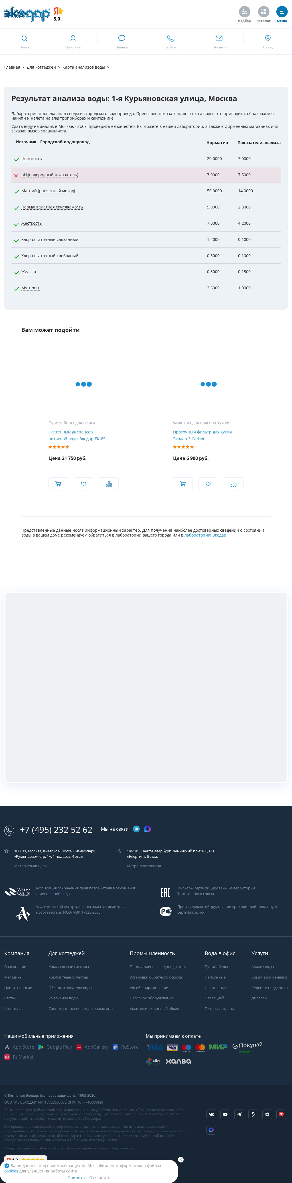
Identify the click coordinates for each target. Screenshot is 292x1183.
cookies (11, 1171)
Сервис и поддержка (270, 988)
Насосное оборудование (152, 998)
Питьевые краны (220, 1008)
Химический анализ (269, 977)
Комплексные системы (68, 967)
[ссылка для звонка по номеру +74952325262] (170, 41)
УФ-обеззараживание (149, 988)
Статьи (10, 998)
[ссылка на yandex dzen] (267, 1114)
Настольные (216, 988)
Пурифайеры (216, 967)
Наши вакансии (18, 988)
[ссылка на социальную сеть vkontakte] (211, 1114)
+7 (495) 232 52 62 (56, 830)
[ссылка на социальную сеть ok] (253, 1114)
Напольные (215, 977)
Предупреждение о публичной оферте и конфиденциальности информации (69, 1148)
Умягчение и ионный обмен (155, 1008)
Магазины (13, 977)
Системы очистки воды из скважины (80, 1008)
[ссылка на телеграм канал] (136, 829)
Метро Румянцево (30, 866)
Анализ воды (263, 967)
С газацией (214, 998)
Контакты (12, 1008)
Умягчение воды (63, 998)
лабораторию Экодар (205, 535)
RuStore (130, 1047)
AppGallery (96, 1047)
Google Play (59, 1047)
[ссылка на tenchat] (281, 1114)
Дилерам (259, 998)
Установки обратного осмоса (156, 977)
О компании (15, 967)
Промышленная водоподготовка (159, 967)
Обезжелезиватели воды (70, 988)
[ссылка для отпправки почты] (219, 41)
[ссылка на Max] (211, 1130)
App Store (23, 1047)
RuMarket (23, 1057)
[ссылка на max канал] (147, 829)
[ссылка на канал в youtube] (225, 1114)
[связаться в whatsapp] (121, 41)
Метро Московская (144, 866)
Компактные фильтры (68, 977)
